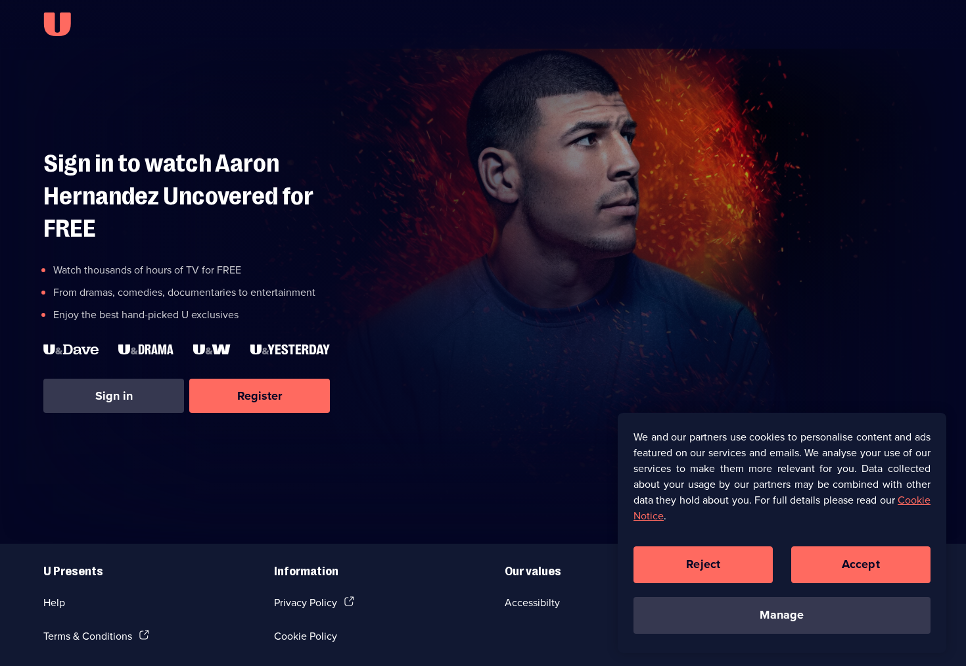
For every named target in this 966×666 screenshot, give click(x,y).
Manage (782, 614)
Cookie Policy (305, 636)
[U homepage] (57, 24)
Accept (861, 564)
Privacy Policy (305, 602)
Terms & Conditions (87, 636)
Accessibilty (532, 602)
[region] (782, 532)
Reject (703, 564)
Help (54, 602)
